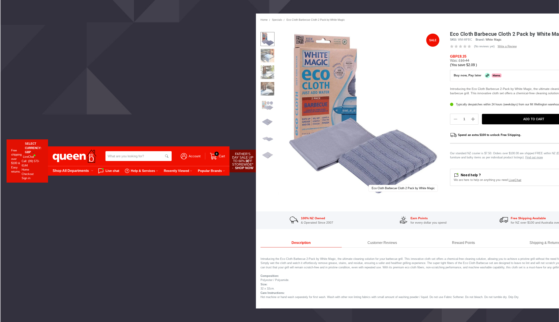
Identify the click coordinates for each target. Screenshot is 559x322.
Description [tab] (301, 243)
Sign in (26, 178)
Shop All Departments (71, 171)
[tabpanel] (359, 113)
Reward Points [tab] (463, 243)
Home (25, 169)
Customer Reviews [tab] (382, 243)
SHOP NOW (244, 168)
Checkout (28, 174)
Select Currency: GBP (33, 148)
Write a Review (507, 46)
